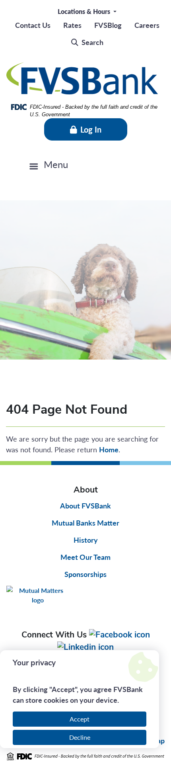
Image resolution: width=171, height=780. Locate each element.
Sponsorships (85, 574)
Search (92, 42)
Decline (79, 737)
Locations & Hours (85, 11)
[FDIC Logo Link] (85, 756)
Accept (79, 718)
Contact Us (33, 25)
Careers (146, 25)
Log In (90, 129)
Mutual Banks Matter (85, 523)
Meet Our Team (85, 557)
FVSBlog (108, 25)
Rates (72, 25)
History (86, 540)
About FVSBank (85, 505)
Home (109, 449)
